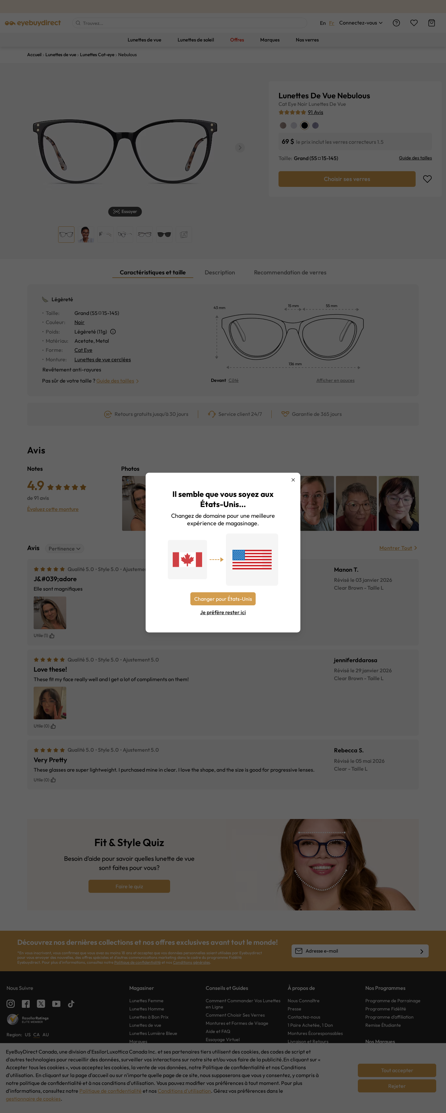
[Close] (293, 479)
